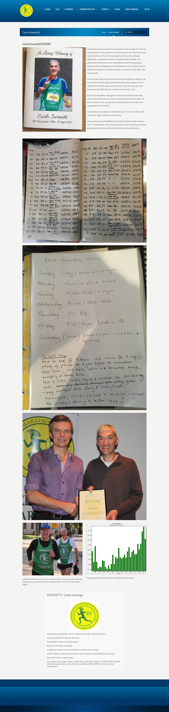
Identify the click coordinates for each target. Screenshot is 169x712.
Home (104, 32)
